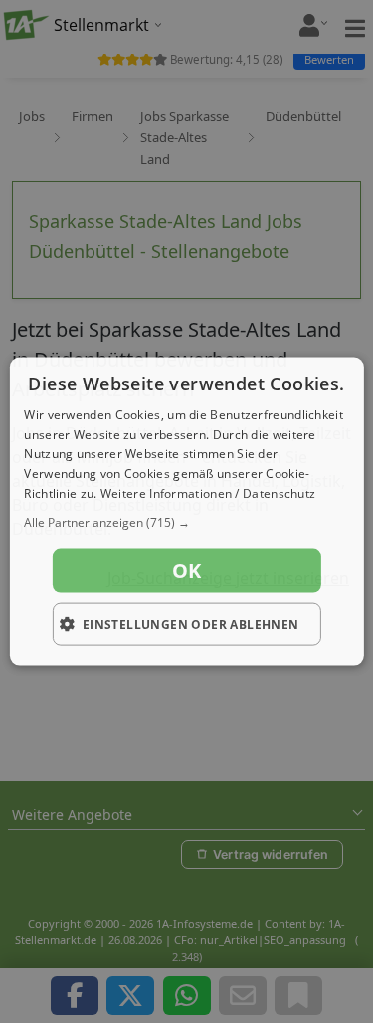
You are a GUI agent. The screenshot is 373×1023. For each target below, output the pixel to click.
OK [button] (187, 569)
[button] (186, 522)
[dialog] (186, 511)
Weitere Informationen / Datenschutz (208, 493)
